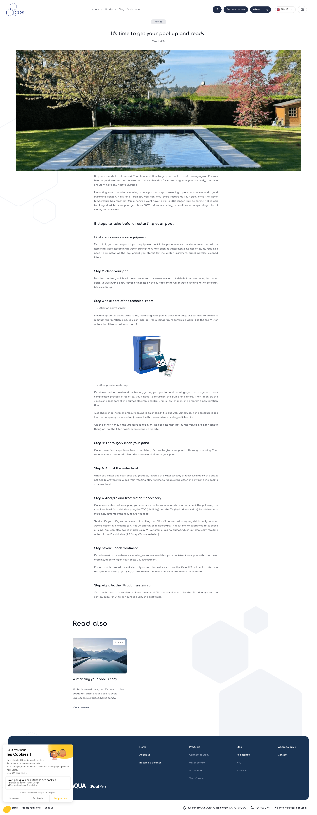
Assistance (133, 9)
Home (142, 747)
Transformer (196, 778)
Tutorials (242, 770)
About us (97, 9)
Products (110, 9)
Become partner (236, 9)
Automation (196, 770)
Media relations (31, 808)
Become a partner (150, 762)
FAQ (239, 762)
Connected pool (199, 755)
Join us (49, 808)
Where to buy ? (287, 747)
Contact (282, 755)
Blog (121, 9)
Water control (197, 762)
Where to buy (260, 9)
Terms (14, 808)
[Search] (217, 9)
